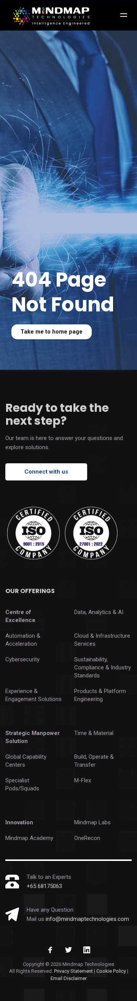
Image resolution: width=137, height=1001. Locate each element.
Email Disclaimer (69, 978)
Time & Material (93, 733)
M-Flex (82, 780)
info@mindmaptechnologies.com (87, 919)
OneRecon (87, 838)
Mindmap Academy (29, 838)
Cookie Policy (111, 971)
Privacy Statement (73, 971)
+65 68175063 (44, 886)
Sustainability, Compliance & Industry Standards (102, 667)
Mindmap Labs (92, 822)
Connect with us (46, 471)
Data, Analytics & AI (98, 612)
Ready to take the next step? (57, 414)
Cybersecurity (22, 659)
